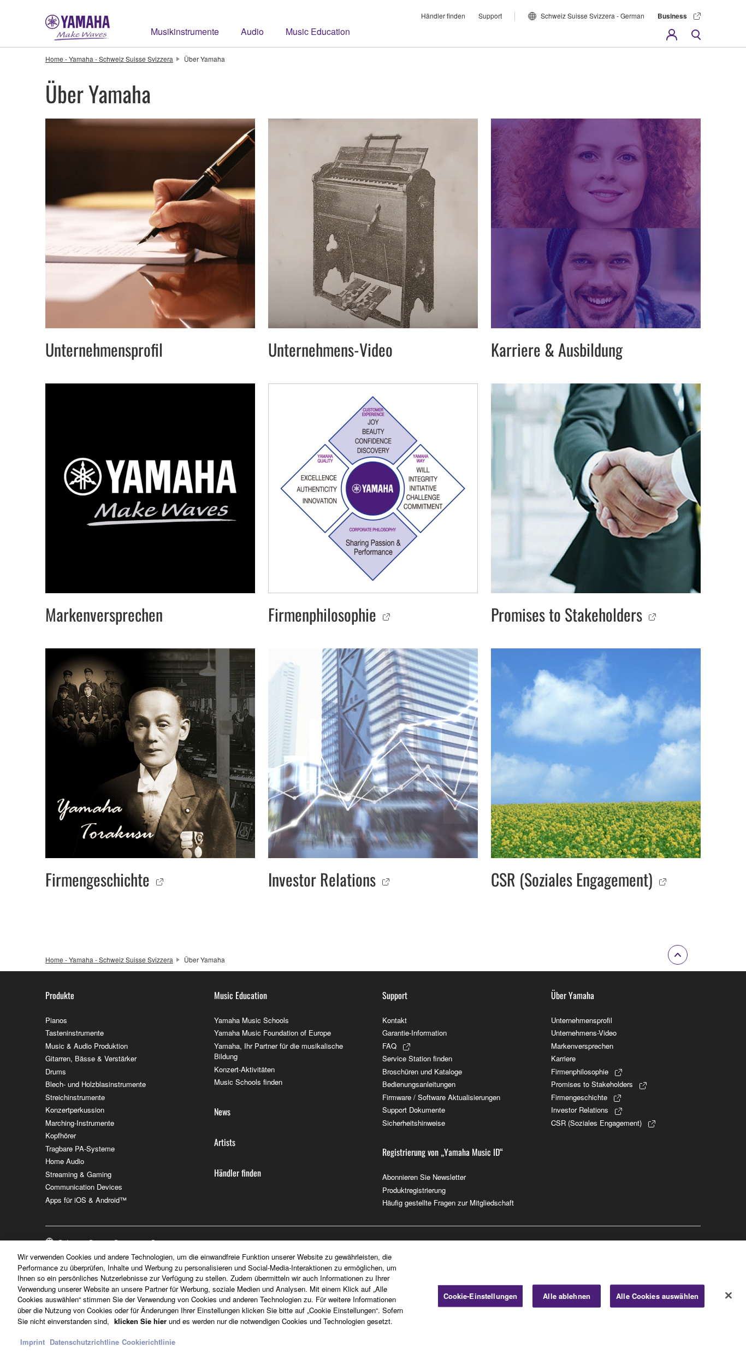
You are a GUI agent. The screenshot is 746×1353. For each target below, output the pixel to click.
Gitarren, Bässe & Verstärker (91, 1058)
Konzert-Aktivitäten (244, 1069)
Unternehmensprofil (581, 1020)
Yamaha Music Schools (251, 1020)
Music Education (318, 31)
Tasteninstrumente (74, 1032)
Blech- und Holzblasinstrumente (95, 1084)
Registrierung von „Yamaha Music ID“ (442, 1152)
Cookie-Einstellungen (480, 1296)
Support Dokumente (413, 1109)
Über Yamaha (572, 995)
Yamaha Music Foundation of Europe (272, 1032)
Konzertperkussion (74, 1109)
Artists (224, 1142)
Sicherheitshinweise (413, 1123)
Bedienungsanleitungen (418, 1084)
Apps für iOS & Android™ (86, 1200)
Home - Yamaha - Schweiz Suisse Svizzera (109, 58)
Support (490, 15)
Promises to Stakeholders (592, 1084)
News (222, 1111)
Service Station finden (417, 1058)
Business (672, 16)
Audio (252, 31)
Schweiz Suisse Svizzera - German (592, 15)
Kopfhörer (60, 1135)
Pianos (56, 1020)
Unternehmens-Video (584, 1032)
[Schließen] (729, 1296)
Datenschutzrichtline (84, 1342)
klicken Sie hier (140, 1320)
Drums (55, 1071)
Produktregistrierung (414, 1190)
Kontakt (394, 1020)
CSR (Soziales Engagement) (596, 1123)
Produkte (59, 995)
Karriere (563, 1058)
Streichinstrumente (75, 1097)
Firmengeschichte (579, 1097)
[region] (373, 1296)
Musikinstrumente (185, 31)
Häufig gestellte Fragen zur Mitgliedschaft (448, 1202)
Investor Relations (579, 1109)
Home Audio (64, 1161)
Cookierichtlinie (148, 1342)
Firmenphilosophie (579, 1071)
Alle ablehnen (566, 1296)
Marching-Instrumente (79, 1123)
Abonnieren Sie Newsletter (424, 1177)
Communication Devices (83, 1186)
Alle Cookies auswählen (657, 1296)
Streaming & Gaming (78, 1174)
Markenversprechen (582, 1046)
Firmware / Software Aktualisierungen (441, 1097)
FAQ (389, 1046)
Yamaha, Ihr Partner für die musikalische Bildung (278, 1051)
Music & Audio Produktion (86, 1046)
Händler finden (443, 15)
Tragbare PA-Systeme (80, 1148)
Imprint (32, 1342)
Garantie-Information (414, 1032)
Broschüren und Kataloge (422, 1071)
